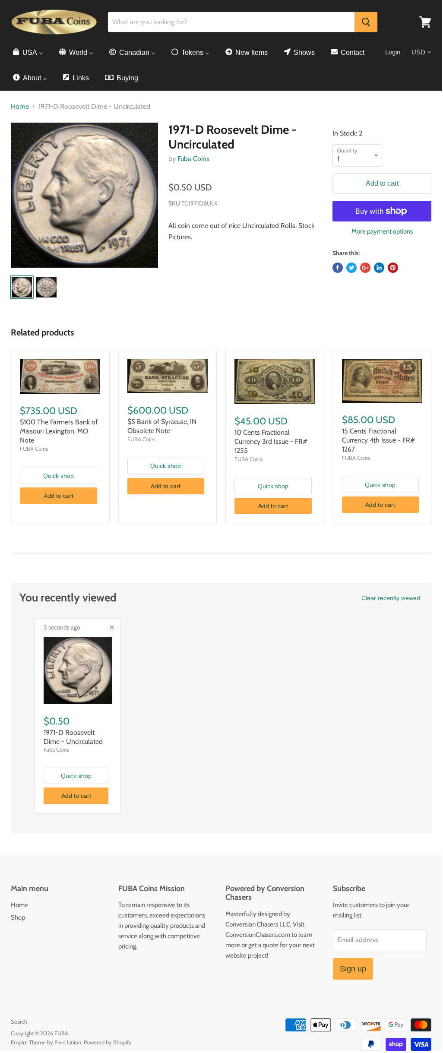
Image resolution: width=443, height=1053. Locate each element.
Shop (18, 917)
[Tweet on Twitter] (351, 267)
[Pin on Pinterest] (393, 267)
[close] (112, 627)
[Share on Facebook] (337, 267)
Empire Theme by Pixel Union (46, 1042)
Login (392, 52)
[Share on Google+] (365, 267)
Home (20, 107)
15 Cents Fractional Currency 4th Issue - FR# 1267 (378, 440)
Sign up (353, 968)
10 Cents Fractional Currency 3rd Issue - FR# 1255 (270, 441)
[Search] (365, 22)
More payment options (382, 231)
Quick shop (58, 475)
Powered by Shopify (108, 1042)
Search (19, 1021)
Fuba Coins (193, 159)
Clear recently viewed (390, 597)
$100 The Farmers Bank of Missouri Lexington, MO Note (59, 431)
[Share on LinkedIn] (379, 267)
